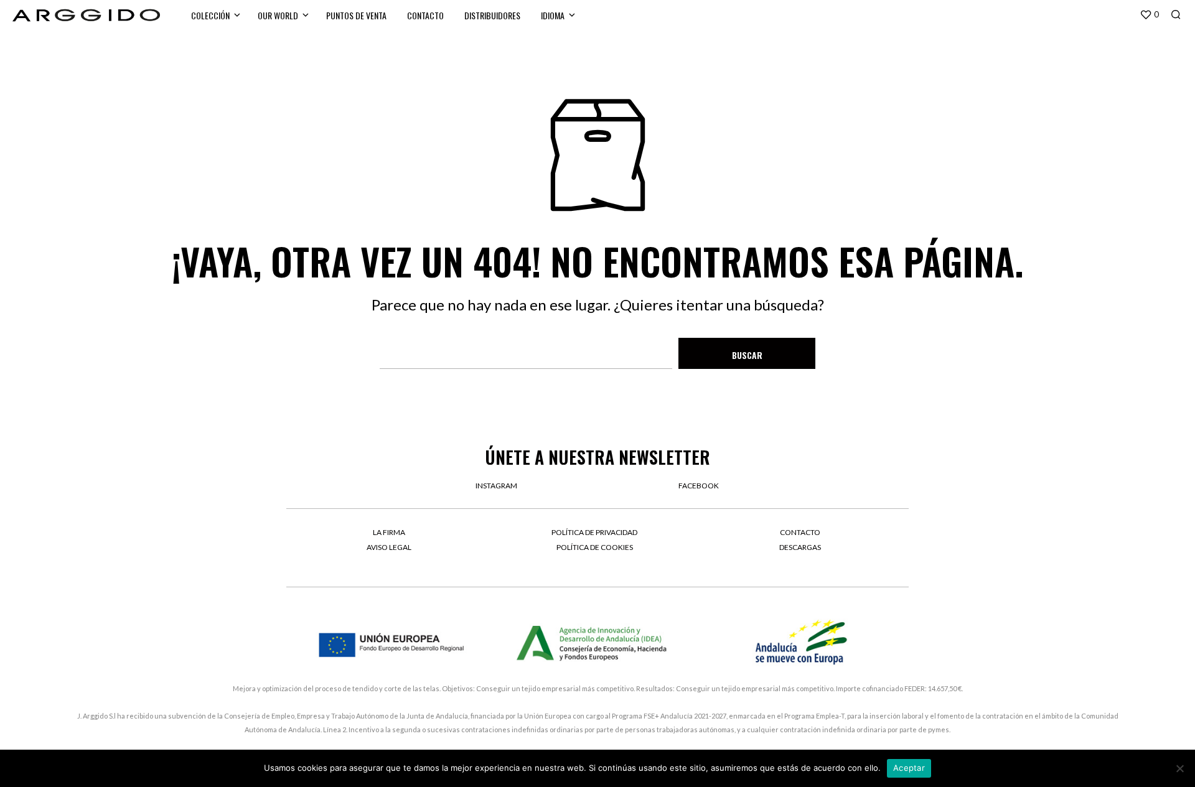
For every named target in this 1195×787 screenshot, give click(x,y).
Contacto (425, 15)
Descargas (800, 547)
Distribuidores (492, 15)
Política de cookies (594, 547)
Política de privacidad (594, 532)
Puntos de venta (356, 15)
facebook (698, 485)
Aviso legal (389, 547)
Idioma (553, 15)
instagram (496, 485)
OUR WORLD (278, 15)
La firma (389, 532)
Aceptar (909, 768)
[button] (1149, 15)
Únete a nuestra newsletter (597, 457)
